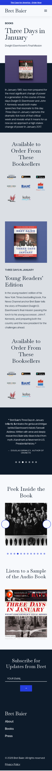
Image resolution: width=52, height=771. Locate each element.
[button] (45, 10)
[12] (44, 554)
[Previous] (5, 524)
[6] (32, 462)
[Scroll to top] (46, 761)
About (9, 721)
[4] (26, 462)
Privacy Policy (12, 764)
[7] (35, 462)
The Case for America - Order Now (26, 2)
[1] (16, 462)
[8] (31, 554)
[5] (29, 462)
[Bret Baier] (15, 10)
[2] (19, 462)
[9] (34, 554)
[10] (37, 554)
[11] (41, 554)
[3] (22, 462)
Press (9, 736)
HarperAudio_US (10, 638)
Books (9, 728)
